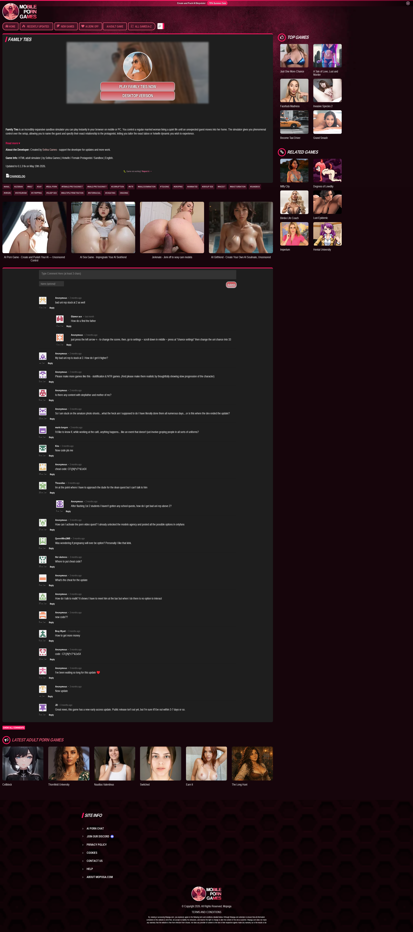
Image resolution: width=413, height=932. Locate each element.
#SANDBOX (255, 186)
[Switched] (160, 764)
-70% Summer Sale (217, 3)
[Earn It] (206, 764)
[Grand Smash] (327, 122)
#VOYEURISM (21, 193)
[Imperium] (294, 234)
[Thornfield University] (68, 764)
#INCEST (221, 186)
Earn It (189, 784)
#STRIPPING (36, 193)
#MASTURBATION (238, 186)
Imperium (285, 249)
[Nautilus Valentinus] (114, 764)
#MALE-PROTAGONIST (97, 186)
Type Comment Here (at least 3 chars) (61, 273)
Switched (145, 784)
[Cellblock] (22, 764)
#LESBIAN (18, 186)
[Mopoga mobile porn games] (19, 11)
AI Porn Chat (95, 828)
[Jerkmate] (172, 227)
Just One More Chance (292, 71)
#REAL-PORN (51, 186)
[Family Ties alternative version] (138, 117)
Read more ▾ (13, 143)
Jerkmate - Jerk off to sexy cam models (172, 257)
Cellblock (7, 784)
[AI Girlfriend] (241, 227)
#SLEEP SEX (51, 193)
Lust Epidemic (320, 218)
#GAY (39, 186)
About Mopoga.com (100, 877)
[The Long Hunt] (252, 764)
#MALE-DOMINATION (147, 186)
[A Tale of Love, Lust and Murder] (327, 55)
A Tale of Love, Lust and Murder (325, 73)
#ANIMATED (192, 186)
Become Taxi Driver (290, 138)
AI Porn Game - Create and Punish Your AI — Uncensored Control (34, 258)
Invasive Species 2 (322, 106)
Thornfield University (58, 784)
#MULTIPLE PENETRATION (72, 193)
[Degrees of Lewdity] (327, 170)
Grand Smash (320, 138)
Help (90, 869)
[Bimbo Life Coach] (294, 202)
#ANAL (7, 186)
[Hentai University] (327, 234)
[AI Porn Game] (34, 227)
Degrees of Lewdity (323, 186)
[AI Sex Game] (103, 227)
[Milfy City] (294, 170)
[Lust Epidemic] (327, 202)
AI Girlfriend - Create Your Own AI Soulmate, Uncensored (241, 257)
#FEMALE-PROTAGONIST (72, 186)
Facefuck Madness (290, 106)
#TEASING (164, 186)
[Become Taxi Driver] (294, 122)
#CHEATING (110, 193)
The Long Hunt (239, 784)
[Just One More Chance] (294, 55)
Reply (52, 308)
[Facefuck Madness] (294, 90)
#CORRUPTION (117, 186)
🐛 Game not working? (137, 171)
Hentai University (322, 249)
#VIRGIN (7, 193)
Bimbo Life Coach (289, 218)
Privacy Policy (97, 844)
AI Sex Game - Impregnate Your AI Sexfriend (103, 257)
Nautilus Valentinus (104, 784)
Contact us (95, 860)
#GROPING (178, 186)
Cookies (92, 852)
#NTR (130, 186)
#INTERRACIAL (94, 193)
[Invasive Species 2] (327, 90)
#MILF (29, 186)
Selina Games (49, 149)
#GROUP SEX (207, 186)
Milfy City (285, 186)
